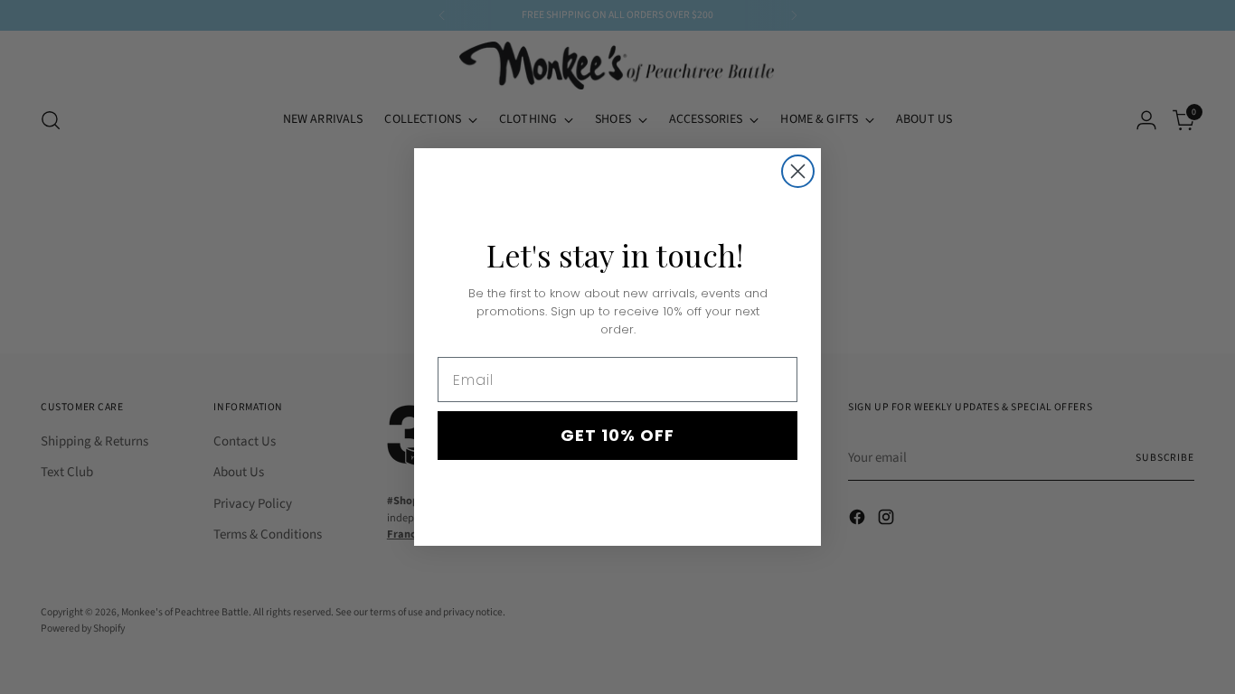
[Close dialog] (798, 171)
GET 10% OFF (617, 435)
